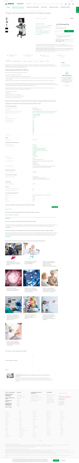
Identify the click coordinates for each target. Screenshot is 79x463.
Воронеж (34, 411)
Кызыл (61, 414)
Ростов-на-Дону (62, 417)
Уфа (47, 425)
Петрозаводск (49, 430)
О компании (19, 394)
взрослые (34, 144)
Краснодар (48, 419)
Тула (33, 417)
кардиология (35, 151)
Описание (8, 61)
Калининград (49, 435)
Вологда (61, 435)
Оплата (36, 61)
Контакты (18, 404)
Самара (61, 424)
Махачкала (48, 432)
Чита (33, 430)
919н (33, 132)
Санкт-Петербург (21, 433)
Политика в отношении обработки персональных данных (51, 402)
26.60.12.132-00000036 (36, 114)
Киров (34, 424)
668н (33, 128)
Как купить (30, 61)
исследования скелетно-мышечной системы (40, 150)
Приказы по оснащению (34, 396)
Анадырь (61, 427)
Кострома (6, 424)
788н (33, 129)
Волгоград (62, 419)
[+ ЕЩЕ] (72, 7)
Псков (61, 433)
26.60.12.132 (41, 29)
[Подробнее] (55, 374)
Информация (49, 392)
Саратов (48, 424)
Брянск (61, 411)
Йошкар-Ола (35, 425)
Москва (6, 411)
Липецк (48, 422)
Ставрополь (62, 430)
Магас (34, 432)
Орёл (33, 422)
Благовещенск (49, 417)
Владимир (48, 411)
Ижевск (48, 427)
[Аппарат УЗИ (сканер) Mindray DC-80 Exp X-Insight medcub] (21, 28)
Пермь (61, 425)
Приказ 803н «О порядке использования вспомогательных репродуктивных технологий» (13, 289)
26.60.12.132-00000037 (36, 115)
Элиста (6, 419)
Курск (61, 422)
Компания (19, 392)
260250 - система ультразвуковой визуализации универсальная (44, 112)
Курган (20, 414)
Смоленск (6, 422)
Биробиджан (49, 433)
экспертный (35, 139)
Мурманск (34, 435)
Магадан (6, 430)
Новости (18, 400)
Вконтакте (38, 440)
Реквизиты (18, 405)
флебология (35, 155)
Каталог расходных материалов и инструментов (9, 395)
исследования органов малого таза (39, 149)
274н (33, 125)
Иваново (34, 414)
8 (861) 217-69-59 (20, 3)
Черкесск (61, 432)
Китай (34, 120)
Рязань (20, 422)
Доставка (41, 61)
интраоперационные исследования (39, 148)
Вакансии (18, 403)
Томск (20, 411)
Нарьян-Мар (21, 435)
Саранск (20, 425)
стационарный (35, 156)
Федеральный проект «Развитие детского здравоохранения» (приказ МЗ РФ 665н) (31, 262)
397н (33, 126)
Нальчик (6, 433)
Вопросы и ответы (19, 395)
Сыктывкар (34, 433)
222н (33, 124)
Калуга (20, 424)
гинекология (35, 147)
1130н (33, 121)
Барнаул (20, 417)
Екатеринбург (7, 414)
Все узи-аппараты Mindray (65, 64)
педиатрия (34, 152)
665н (33, 127)
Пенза (6, 427)
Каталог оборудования (10, 392)
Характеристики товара (16, 61)
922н (33, 133)
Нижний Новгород (36, 427)
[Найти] (62, 4)
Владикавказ (21, 432)
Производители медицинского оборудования (8, 404)
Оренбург (20, 427)
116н (33, 122)
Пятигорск (7, 432)
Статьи (47, 61)
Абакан (48, 414)
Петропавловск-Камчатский (23, 430)
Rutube (41, 440)
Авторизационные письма (21, 396)
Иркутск (6, 417)
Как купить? (48, 394)
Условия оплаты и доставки (51, 395)
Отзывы (24, 61)
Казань (6, 425)
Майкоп (20, 419)
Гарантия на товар (50, 396)
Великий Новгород (8, 435)
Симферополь (35, 419)
